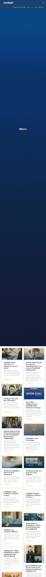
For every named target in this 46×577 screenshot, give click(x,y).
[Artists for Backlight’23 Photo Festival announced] (12, 462)
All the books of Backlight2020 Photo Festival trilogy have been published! (33, 526)
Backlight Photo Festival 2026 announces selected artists (11, 365)
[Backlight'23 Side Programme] (34, 430)
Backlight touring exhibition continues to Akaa (11, 493)
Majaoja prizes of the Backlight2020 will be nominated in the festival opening (11, 553)
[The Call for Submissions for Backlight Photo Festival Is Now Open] (34, 393)
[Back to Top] (41, 572)
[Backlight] (8, 2)
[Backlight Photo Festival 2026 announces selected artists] (12, 354)
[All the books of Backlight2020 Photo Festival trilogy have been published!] (34, 517)
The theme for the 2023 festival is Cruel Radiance (34, 472)
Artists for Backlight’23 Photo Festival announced (12, 472)
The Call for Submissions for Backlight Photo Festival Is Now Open (33, 405)
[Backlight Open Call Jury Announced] (12, 390)
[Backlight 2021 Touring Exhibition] (12, 519)
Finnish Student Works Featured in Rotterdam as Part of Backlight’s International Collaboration (12, 434)
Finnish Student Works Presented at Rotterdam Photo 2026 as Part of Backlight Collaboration (34, 366)
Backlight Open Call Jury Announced (11, 399)
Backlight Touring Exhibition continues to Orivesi (33, 495)
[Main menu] (43, 2)
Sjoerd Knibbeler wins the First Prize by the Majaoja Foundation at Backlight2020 (34, 568)
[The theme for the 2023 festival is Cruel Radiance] (34, 462)
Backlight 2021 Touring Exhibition (11, 531)
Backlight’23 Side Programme (32, 439)
